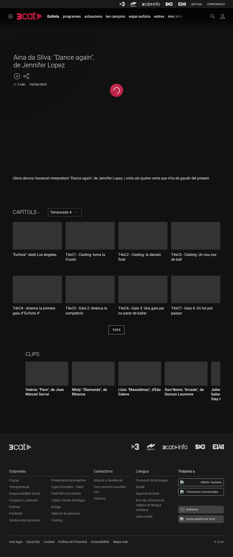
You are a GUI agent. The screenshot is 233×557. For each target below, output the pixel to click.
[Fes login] (222, 16)
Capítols (25, 212)
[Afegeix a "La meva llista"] (17, 76)
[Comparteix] (26, 76)
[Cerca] (215, 16)
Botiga (196, 4)
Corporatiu (216, 4)
